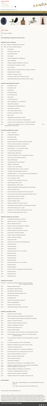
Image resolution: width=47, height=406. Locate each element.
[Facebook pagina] (43, 404)
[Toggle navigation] (44, 12)
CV (1, 26)
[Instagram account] (45, 404)
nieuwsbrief (19, 403)
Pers (2, 27)
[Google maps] (41, 404)
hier (15, 9)
